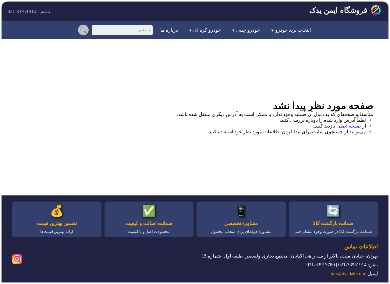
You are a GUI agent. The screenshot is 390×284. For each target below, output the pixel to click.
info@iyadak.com (348, 273)
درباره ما (169, 30)
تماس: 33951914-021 (29, 11)
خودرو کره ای (207, 30)
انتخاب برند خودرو (293, 30)
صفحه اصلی (348, 125)
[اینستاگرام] (17, 260)
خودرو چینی (248, 30)
